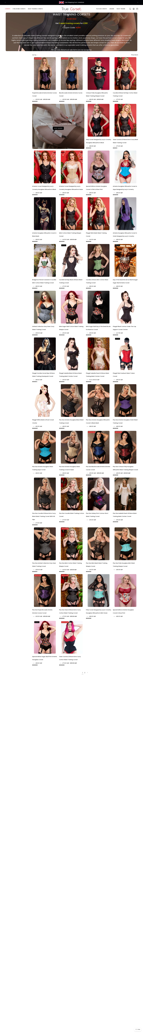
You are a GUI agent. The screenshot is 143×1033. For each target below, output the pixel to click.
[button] (19, 9)
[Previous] (5, 2)
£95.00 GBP (119, 380)
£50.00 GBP (65, 333)
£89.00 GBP (39, 193)
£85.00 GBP (39, 286)
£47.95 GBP (119, 333)
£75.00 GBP (119, 99)
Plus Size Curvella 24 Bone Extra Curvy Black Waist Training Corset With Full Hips (44, 516)
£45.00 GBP (92, 239)
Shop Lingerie (58, 128)
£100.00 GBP (39, 333)
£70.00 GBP (65, 286)
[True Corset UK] (71, 8)
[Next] (137, 2)
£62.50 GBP (39, 426)
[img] (34, 101)
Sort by (34, 55)
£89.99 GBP (92, 146)
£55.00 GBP (92, 520)
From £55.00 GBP (94, 380)
